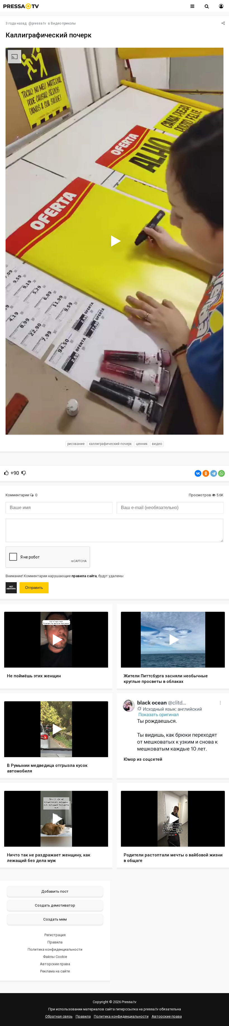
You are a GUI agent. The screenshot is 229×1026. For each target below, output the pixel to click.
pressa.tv (39, 23)
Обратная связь (59, 1016)
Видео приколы (63, 23)
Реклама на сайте (55, 971)
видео (157, 444)
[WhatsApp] (221, 473)
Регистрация (55, 935)
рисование (76, 444)
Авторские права (55, 964)
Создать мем (55, 919)
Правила (55, 942)
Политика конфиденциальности (55, 949)
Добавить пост (54, 891)
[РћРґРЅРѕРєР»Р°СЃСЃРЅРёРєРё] (205, 473)
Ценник (141, 444)
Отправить (34, 588)
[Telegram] (213, 473)
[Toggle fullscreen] (212, 425)
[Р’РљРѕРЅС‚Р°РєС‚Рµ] (198, 473)
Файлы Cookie (55, 957)
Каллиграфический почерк (110, 444)
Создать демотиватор (55, 905)
